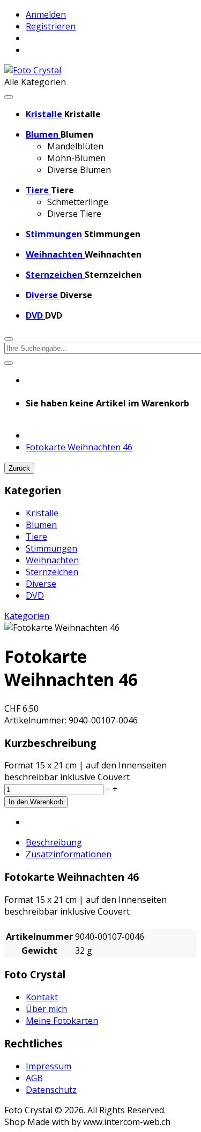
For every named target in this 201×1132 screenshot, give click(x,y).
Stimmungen (51, 548)
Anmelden (46, 14)
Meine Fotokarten (62, 1021)
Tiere (36, 536)
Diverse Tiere (74, 214)
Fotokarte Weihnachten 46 (79, 447)
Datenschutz (51, 1090)
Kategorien (26, 616)
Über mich (46, 1009)
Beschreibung (54, 842)
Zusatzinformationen (68, 854)
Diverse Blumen (79, 170)
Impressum (48, 1066)
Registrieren (51, 26)
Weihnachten (52, 560)
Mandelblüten (75, 146)
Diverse (41, 584)
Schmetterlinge (77, 202)
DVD (35, 595)
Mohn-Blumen (76, 158)
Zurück (19, 468)
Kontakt (42, 997)
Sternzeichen (52, 572)
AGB (34, 1078)
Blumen (41, 525)
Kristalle (42, 513)
